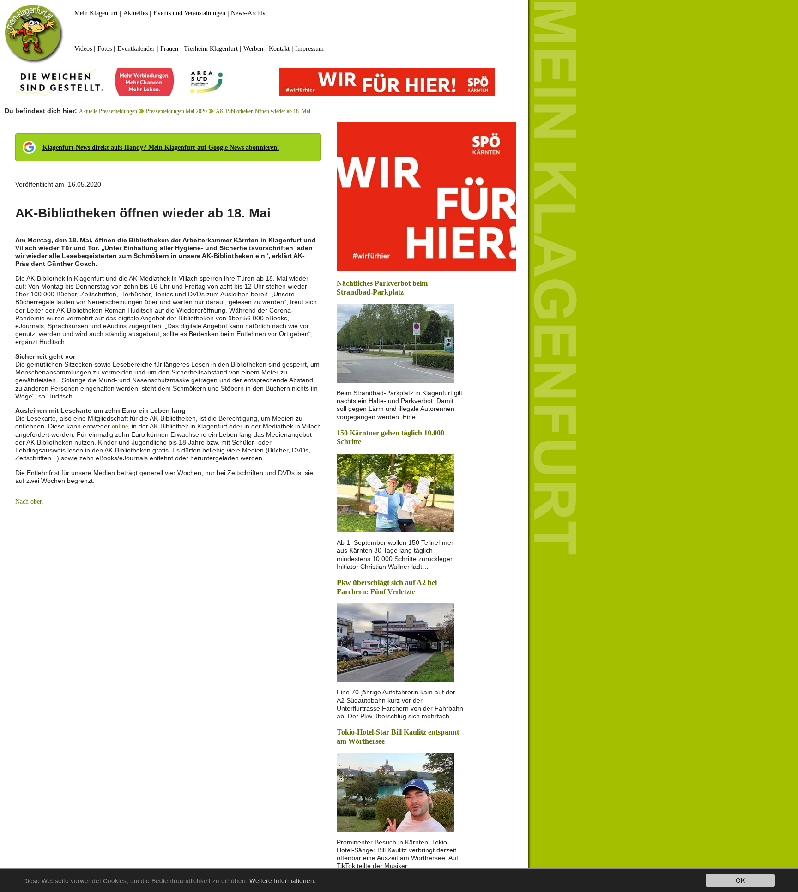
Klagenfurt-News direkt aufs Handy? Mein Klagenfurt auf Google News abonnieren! (160, 147)
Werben (253, 48)
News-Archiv (248, 13)
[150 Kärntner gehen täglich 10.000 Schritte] (395, 492)
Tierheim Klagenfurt (211, 48)
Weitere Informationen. (282, 880)
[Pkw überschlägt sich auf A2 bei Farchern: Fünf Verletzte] (395, 642)
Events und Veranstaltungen (189, 13)
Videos (83, 48)
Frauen (169, 48)
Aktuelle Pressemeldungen (108, 111)
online (120, 426)
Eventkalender (136, 48)
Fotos (104, 48)
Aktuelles (135, 13)
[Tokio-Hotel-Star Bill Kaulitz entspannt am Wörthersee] (395, 792)
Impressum (309, 48)
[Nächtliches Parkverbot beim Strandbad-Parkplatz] (395, 343)
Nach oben (29, 501)
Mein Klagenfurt (96, 13)
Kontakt (279, 48)
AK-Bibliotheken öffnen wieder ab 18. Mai (263, 111)
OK (740, 880)
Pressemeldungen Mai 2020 (176, 111)
